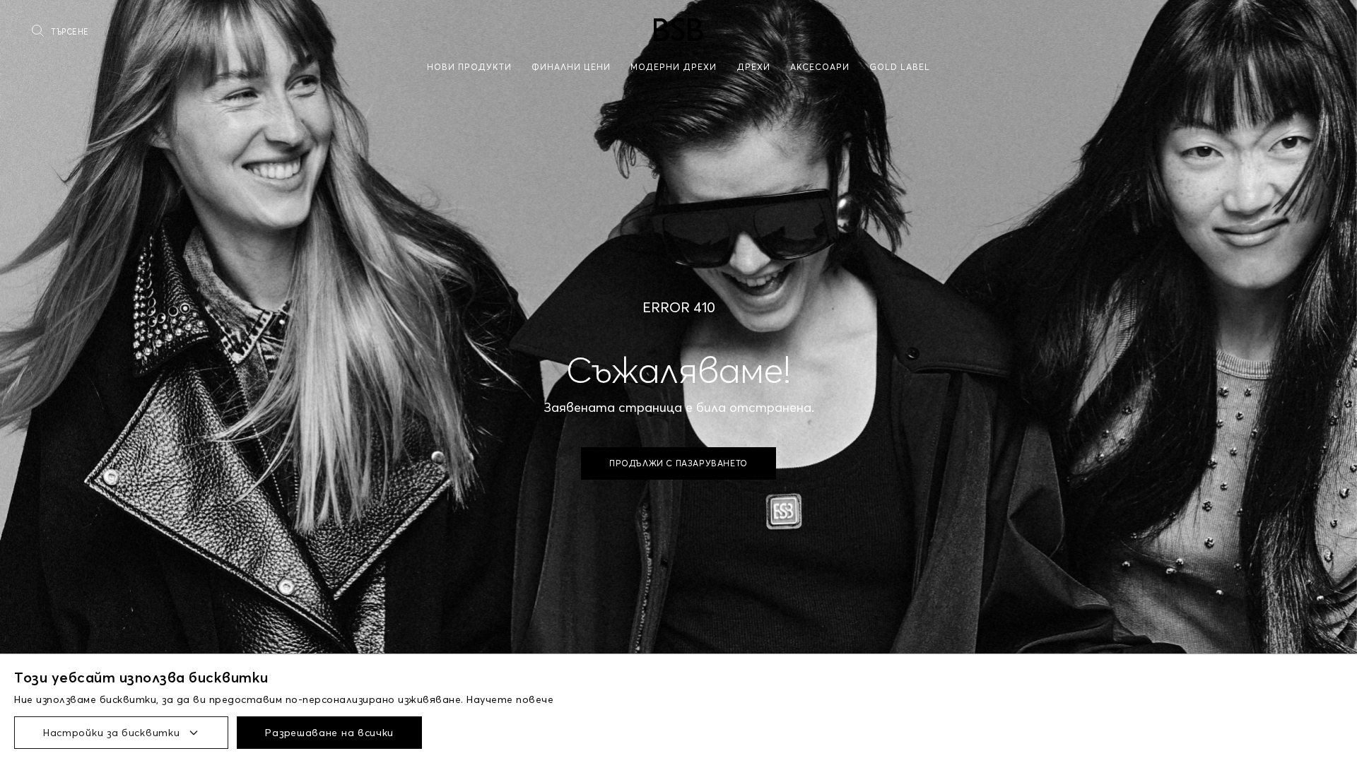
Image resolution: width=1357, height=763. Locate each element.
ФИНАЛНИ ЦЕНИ (571, 66)
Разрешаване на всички (329, 732)
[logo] (678, 29)
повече (534, 699)
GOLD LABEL (899, 66)
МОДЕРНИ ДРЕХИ (673, 66)
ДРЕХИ (753, 66)
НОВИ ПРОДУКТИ (469, 66)
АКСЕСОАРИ (820, 66)
